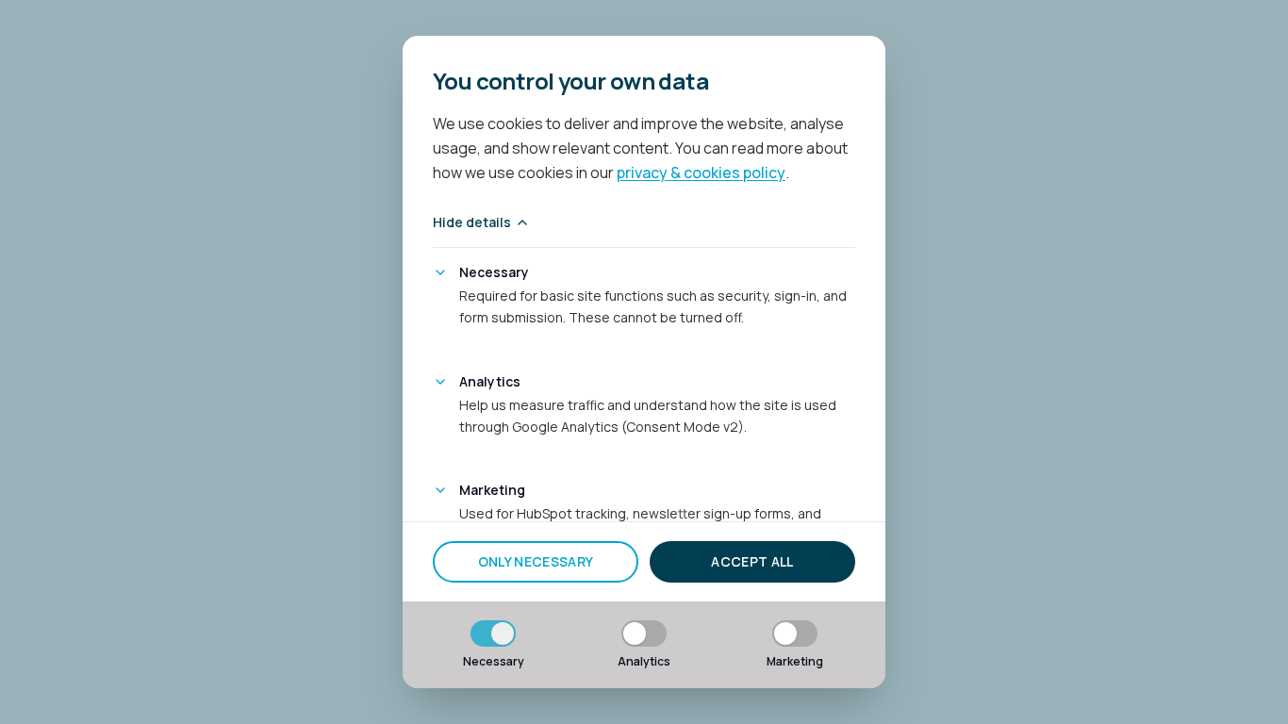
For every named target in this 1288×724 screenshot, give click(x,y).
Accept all (752, 561)
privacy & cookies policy (701, 172)
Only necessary (536, 561)
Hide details (472, 222)
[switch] (493, 633)
